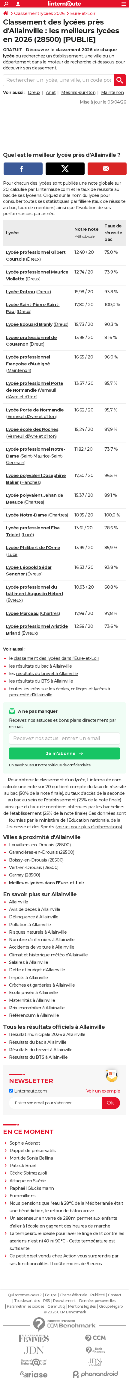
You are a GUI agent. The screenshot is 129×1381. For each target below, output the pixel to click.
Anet (51, 92)
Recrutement (64, 1301)
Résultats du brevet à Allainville (41, 1049)
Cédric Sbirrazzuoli (28, 1173)
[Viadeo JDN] (95, 1362)
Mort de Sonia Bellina (31, 1158)
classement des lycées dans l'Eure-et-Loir (56, 658)
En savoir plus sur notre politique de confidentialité (50, 765)
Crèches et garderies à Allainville (42, 985)
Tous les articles (27, 1301)
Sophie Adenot (25, 1143)
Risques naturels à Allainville (38, 932)
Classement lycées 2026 (39, 13)
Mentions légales (82, 1306)
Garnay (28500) (24, 875)
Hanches (30, 482)
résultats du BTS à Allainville (44, 681)
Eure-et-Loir (82, 13)
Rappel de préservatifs (33, 1150)
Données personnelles (97, 1301)
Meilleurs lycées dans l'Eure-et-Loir (46, 882)
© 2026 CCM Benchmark (65, 1312)
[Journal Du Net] (33, 1350)
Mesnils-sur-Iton (78, 92)
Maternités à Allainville (32, 1000)
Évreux (34, 574)
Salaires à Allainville (28, 962)
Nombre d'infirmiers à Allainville (42, 939)
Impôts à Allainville (28, 977)
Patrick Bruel (23, 1165)
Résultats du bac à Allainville (37, 1042)
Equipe (50, 1295)
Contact (115, 1295)
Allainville (18, 902)
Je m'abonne (61, 753)
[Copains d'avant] (33, 1362)
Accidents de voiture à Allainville (41, 947)
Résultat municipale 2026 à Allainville (47, 1034)
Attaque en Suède (28, 1181)
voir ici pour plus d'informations (88, 826)
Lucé (28, 534)
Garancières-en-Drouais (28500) (41, 852)
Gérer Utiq (55, 1306)
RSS (46, 1301)
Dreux (34, 92)
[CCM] (95, 1338)
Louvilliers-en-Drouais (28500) (39, 844)
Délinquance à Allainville (33, 917)
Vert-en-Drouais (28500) (33, 867)
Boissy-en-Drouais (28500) (36, 860)
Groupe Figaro (111, 1306)
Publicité (97, 1295)
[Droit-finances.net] (95, 1350)
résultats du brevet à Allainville (47, 673)
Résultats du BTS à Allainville (38, 1057)
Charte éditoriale (73, 1295)
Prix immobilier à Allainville (37, 1008)
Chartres (34, 502)
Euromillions (23, 1195)
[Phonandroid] (95, 1374)
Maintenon (112, 92)
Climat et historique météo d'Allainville (48, 955)
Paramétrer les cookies (25, 1306)
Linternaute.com (30, 1091)
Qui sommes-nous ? (25, 1295)
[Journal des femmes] (33, 1338)
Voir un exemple (103, 1091)
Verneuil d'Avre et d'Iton (32, 416)
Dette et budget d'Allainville (37, 970)
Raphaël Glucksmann (32, 1188)
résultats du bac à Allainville (44, 666)
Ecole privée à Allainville (33, 992)
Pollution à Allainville (30, 924)
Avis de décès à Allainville (34, 909)
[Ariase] (33, 1374)
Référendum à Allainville (34, 1015)
